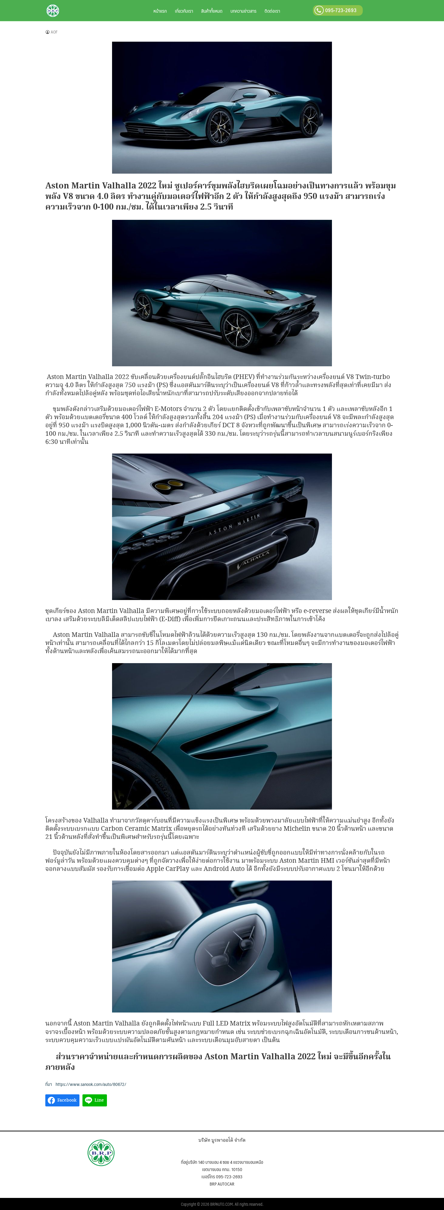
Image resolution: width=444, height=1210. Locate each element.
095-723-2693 (340, 10)
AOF (54, 31)
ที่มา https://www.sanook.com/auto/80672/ (85, 1084)
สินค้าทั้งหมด (211, 11)
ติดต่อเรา (272, 11)
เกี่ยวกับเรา (184, 11)
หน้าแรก (160, 11)
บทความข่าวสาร (243, 11)
